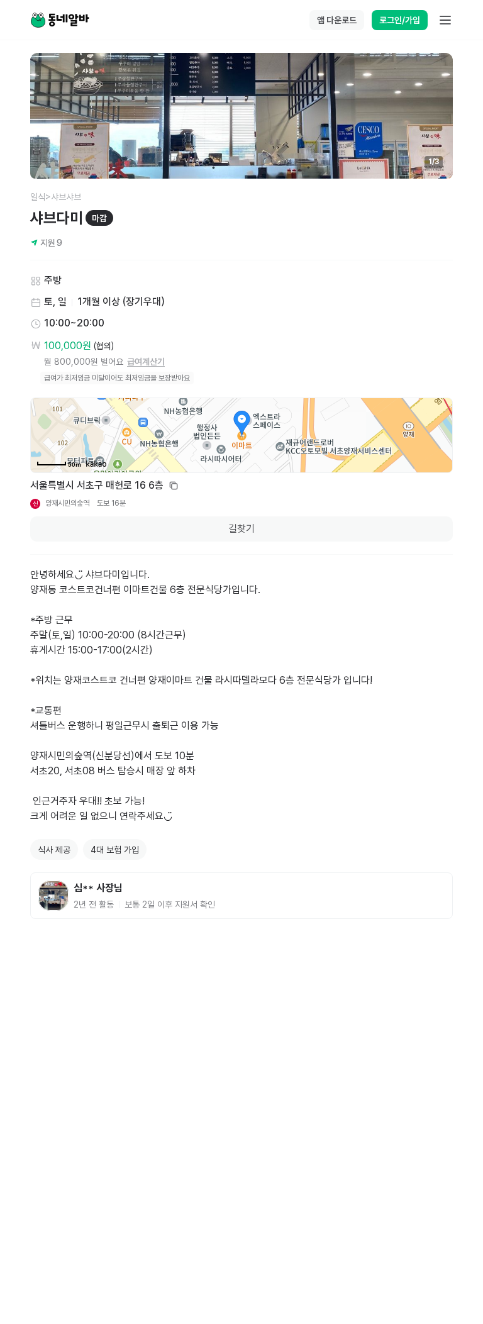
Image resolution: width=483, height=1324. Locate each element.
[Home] (59, 20)
